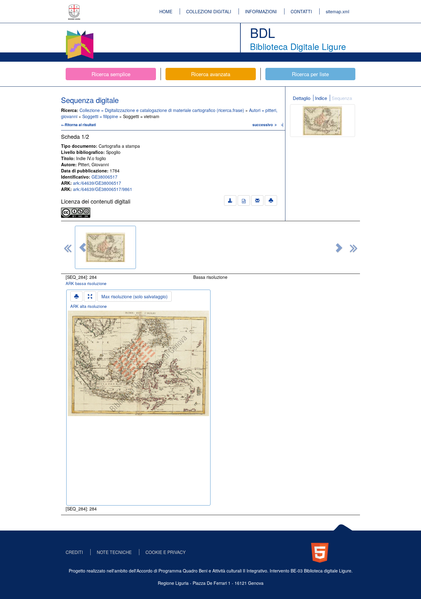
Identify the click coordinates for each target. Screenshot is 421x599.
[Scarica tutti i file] (230, 200)
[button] (82, 247)
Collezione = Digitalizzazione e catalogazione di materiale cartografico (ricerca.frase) (162, 110)
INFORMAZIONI (261, 11)
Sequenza (342, 98)
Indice (321, 98)
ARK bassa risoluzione (86, 283)
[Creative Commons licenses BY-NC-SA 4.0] (75, 212)
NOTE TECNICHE (114, 552)
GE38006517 (104, 177)
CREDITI (74, 552)
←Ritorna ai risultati (78, 124)
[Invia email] (257, 200)
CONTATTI (301, 11)
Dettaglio (301, 98)
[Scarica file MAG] (244, 200)
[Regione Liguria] (74, 7)
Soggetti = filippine (100, 116)
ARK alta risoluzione (88, 306)
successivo (263, 124)
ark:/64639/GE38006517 (97, 183)
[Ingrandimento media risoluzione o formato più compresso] (90, 296)
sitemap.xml (337, 11)
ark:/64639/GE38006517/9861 (102, 189)
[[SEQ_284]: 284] (105, 247)
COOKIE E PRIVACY (165, 552)
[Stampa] (271, 200)
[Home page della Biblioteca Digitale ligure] (79, 31)
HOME (165, 11)
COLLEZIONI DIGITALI (208, 11)
